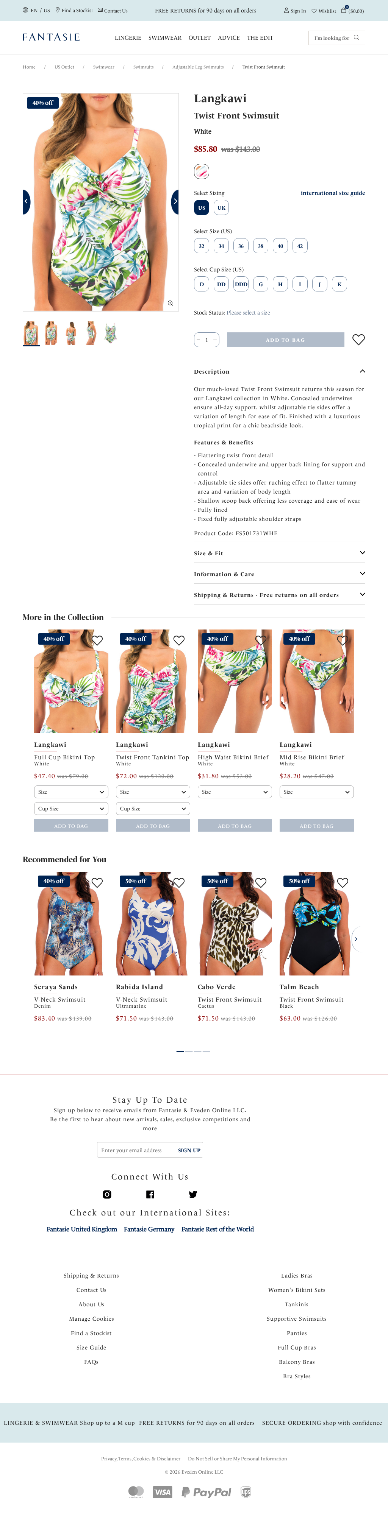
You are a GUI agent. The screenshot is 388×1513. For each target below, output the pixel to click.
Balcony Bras (297, 1362)
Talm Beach (299, 987)
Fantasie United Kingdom (82, 1229)
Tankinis (296, 1304)
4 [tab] (206, 1046)
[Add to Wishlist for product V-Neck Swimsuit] (97, 883)
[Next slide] (103, 681)
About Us (91, 1304)
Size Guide (91, 1347)
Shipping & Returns (91, 1275)
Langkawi (50, 744)
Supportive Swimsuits (297, 1318)
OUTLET (200, 37)
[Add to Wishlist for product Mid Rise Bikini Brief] (343, 641)
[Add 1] (215, 340)
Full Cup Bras (297, 1347)
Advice (229, 37)
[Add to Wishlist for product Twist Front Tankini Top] (179, 641)
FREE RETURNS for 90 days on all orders (206, 10)
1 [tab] (180, 1046)
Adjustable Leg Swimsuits (198, 67)
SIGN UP (189, 1150)
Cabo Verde (217, 987)
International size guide (333, 193)
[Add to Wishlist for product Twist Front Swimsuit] (358, 339)
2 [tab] (189, 1046)
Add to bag (71, 826)
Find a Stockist (91, 1333)
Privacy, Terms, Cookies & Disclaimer (140, 1459)
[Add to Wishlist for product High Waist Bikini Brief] (261, 641)
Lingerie (128, 37)
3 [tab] (198, 1046)
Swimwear (165, 37)
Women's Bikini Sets (296, 1290)
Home (29, 67)
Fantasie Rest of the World (217, 1229)
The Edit (260, 37)
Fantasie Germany (149, 1229)
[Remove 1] (198, 340)
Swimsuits (143, 67)
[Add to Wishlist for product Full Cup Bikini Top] (97, 641)
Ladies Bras (297, 1275)
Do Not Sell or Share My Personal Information (237, 1459)
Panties (297, 1333)
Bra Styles (297, 1376)
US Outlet (64, 67)
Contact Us (91, 1290)
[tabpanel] (71, 731)
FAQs (91, 1362)
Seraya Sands (56, 987)
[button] (27, 202)
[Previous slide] (39, 681)
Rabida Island (139, 987)
